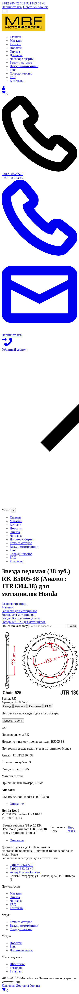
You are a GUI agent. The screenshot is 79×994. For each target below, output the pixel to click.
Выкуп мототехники (24, 925)
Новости (16, 943)
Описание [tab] (35, 706)
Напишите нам (12, 7)
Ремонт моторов (21, 922)
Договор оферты (21, 950)
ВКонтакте (17, 964)
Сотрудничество (21, 929)
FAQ (13, 904)
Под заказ (71, 829)
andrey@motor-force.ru (25, 872)
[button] (39, 429)
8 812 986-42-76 (12, 3)
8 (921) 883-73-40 (21, 868)
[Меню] (5, 11)
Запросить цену (12, 720)
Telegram (16, 967)
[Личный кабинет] (4, 89)
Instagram (16, 971)
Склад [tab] (7, 706)
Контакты (16, 908)
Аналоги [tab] (20, 706)
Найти (72, 626)
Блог (13, 946)
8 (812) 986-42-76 (21, 865)
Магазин (16, 893)
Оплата (15, 897)
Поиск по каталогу (15, 626)
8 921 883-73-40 (34, 3)
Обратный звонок (35, 7)
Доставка (16, 900)
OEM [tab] (48, 706)
